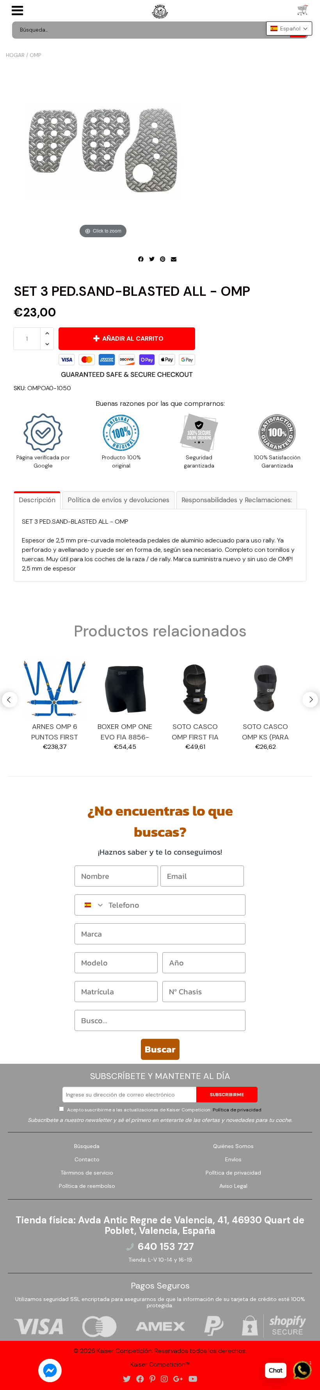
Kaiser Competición (124, 1351)
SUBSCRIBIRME (227, 1094)
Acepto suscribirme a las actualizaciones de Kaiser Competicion (163, 1110)
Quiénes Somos (233, 1146)
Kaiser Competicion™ (160, 1364)
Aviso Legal (233, 1185)
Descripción (37, 500)
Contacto (87, 1159)
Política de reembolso (87, 1185)
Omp (35, 55)
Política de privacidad (236, 1110)
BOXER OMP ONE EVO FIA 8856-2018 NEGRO (125, 732)
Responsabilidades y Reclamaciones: (236, 500)
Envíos (233, 1159)
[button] (289, 28)
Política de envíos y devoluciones (118, 500)
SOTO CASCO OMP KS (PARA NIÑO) (265, 732)
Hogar (15, 55)
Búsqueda (87, 1146)
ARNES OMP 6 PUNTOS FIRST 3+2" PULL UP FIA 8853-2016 (55, 732)
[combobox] (90, 905)
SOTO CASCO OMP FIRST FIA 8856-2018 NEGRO (195, 732)
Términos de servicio (86, 1172)
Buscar (160, 1049)
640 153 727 (166, 1246)
